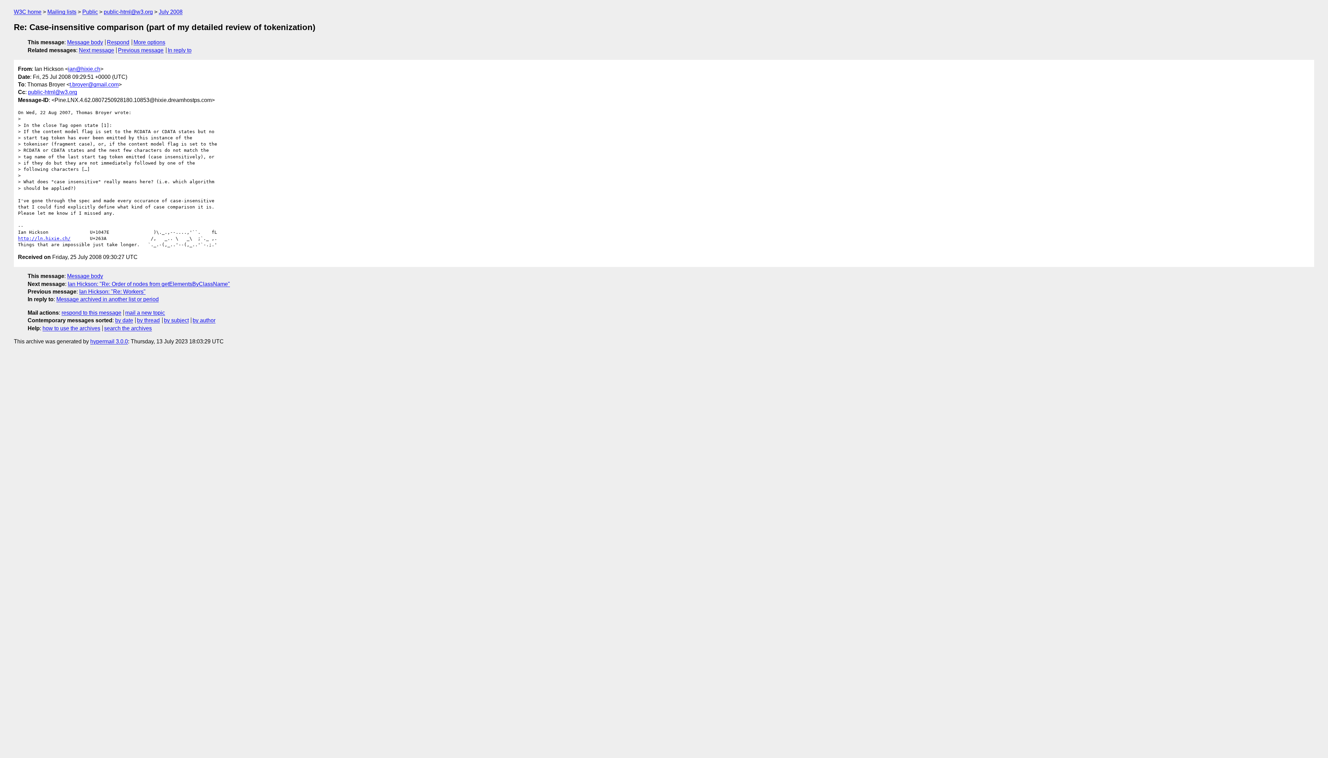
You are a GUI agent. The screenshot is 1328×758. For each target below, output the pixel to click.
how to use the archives (71, 328)
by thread (148, 320)
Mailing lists (61, 12)
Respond (118, 42)
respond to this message (91, 313)
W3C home (28, 12)
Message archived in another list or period (107, 299)
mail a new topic (145, 313)
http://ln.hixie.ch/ (44, 238)
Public (90, 12)
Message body (85, 42)
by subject (176, 320)
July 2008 (171, 12)
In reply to (180, 50)
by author (204, 320)
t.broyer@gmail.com (94, 84)
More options (149, 42)
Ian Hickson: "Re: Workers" (112, 292)
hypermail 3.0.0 (109, 341)
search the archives (128, 328)
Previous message (141, 50)
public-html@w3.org (128, 12)
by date (124, 320)
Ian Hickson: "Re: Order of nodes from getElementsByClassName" (149, 284)
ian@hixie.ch (84, 69)
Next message (96, 50)
